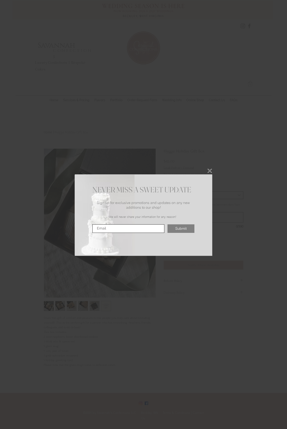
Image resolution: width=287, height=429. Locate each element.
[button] (210, 171)
